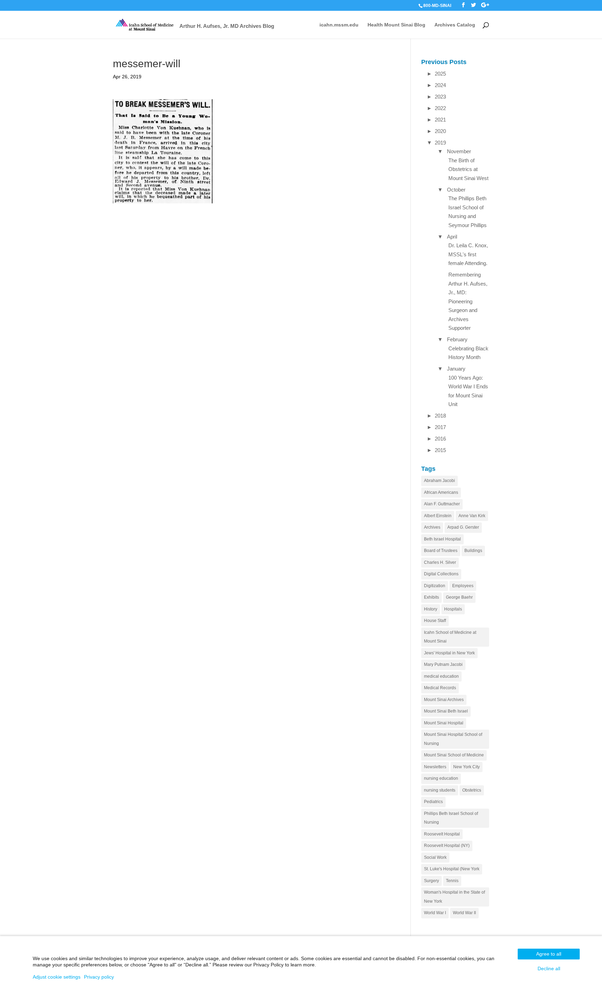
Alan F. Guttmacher (442, 503)
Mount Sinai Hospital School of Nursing (453, 739)
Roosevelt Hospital (442, 834)
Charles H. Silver (440, 562)
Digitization (434, 585)
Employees (462, 585)
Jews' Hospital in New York (449, 653)
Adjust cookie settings (56, 977)
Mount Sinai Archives (444, 699)
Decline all (549, 968)
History (430, 609)
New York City (466, 766)
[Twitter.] (473, 5)
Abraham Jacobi (439, 480)
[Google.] (485, 5)
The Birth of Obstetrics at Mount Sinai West (468, 169)
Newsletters (435, 766)
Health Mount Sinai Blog (396, 25)
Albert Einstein (438, 515)
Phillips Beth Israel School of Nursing (451, 818)
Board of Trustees (440, 550)
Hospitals (453, 609)
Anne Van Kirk (471, 515)
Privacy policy (99, 977)
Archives (432, 527)
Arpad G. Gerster (463, 527)
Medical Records (440, 687)
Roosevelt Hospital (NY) (447, 845)
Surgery (431, 880)
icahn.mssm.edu (338, 25)
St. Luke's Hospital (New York (451, 868)
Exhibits (431, 597)
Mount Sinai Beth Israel (446, 711)
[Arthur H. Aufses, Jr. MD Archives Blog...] (145, 24)
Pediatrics (433, 801)
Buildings (473, 550)
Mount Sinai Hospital (443, 723)
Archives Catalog (454, 25)
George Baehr (459, 597)
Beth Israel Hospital (442, 539)
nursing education (441, 778)
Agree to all (548, 954)
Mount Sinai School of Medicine (454, 755)
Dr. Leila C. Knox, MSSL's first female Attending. (468, 254)
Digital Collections (441, 573)
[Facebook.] (463, 5)
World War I (435, 912)
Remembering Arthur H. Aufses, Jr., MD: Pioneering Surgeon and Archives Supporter (467, 301)
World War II (464, 912)
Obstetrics (471, 790)
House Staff (435, 620)
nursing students (439, 790)
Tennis (452, 880)
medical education (441, 676)
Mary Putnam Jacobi (443, 664)
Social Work (435, 857)
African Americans (441, 492)
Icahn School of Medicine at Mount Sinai (450, 637)
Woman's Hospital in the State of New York (454, 897)
